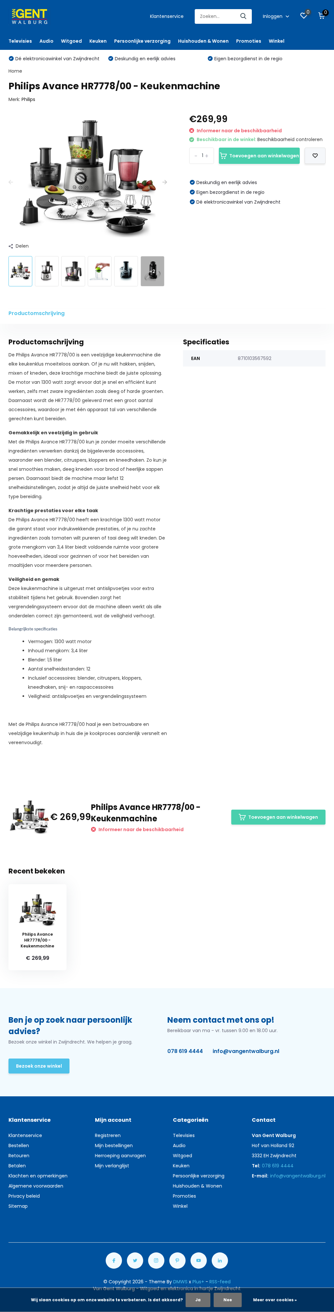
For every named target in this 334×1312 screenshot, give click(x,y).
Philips (28, 99)
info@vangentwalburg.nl (246, 1051)
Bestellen (18, 1145)
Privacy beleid (24, 1196)
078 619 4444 (185, 1051)
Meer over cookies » (275, 1300)
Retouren (18, 1155)
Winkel (276, 41)
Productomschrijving (36, 313)
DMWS (180, 1281)
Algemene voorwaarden (35, 1186)
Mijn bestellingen (114, 1145)
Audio (46, 41)
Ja (198, 1300)
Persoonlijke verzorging (142, 41)
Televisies (20, 41)
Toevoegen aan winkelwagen (264, 155)
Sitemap (18, 1206)
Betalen (17, 1165)
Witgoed (71, 41)
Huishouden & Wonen (203, 41)
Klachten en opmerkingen (38, 1176)
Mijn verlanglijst (112, 1165)
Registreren (108, 1135)
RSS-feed (220, 1281)
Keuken (98, 41)
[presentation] (10, 182)
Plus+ (198, 1281)
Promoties (248, 41)
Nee (227, 1300)
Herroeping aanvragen (120, 1155)
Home (15, 71)
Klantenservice (167, 16)
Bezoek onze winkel (39, 1066)
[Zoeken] (243, 16)
